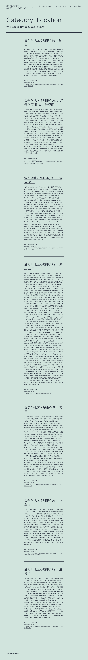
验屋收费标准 (78, 6)
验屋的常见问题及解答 (55, 6)
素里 (33, 249)
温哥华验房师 (46, 393)
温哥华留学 (27, 163)
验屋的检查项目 (67, 6)
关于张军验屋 (43, 6)
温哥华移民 (30, 86)
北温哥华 (33, 161)
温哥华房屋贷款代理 (40, 484)
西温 (37, 163)
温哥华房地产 (39, 626)
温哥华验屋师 (39, 393)
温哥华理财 (58, 84)
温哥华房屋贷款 (45, 84)
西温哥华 (40, 163)
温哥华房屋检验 (32, 393)
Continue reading (34, 384)
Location (34, 82)
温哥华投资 (52, 84)
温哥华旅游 (50, 248)
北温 (29, 161)
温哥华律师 (38, 84)
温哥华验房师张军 (12, 6)
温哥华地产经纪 (32, 84)
